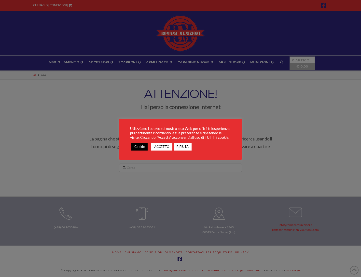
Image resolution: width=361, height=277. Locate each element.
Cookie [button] (139, 147)
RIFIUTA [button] (183, 147)
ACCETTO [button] (161, 147)
